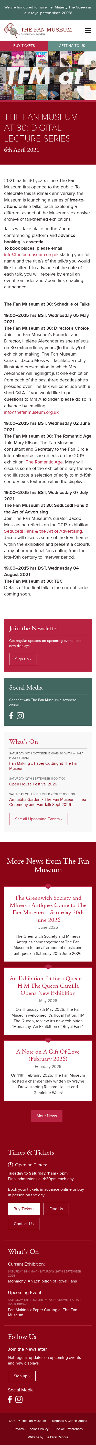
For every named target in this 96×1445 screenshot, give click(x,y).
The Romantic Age (44, 462)
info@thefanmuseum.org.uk (31, 254)
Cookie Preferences (69, 1429)
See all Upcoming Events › (38, 819)
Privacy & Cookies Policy (31, 1429)
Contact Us (24, 1223)
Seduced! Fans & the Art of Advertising (43, 531)
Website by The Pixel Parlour (48, 1437)
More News (47, 1115)
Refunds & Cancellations (69, 1421)
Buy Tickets (24, 46)
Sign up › (23, 659)
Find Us (56, 1208)
